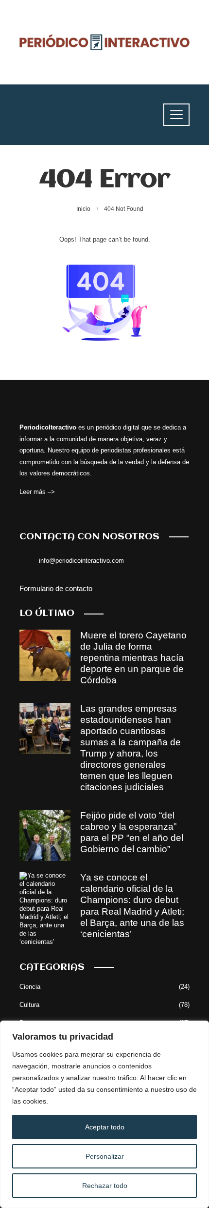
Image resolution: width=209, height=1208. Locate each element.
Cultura (104, 1004)
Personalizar (105, 1156)
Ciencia (104, 986)
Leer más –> (37, 491)
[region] (104, 1114)
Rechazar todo (104, 1185)
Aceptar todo (104, 1127)
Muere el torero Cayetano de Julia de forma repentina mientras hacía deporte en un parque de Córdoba (133, 657)
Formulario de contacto (55, 588)
